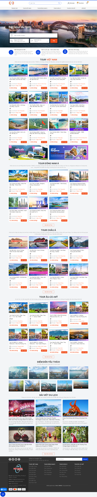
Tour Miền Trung (33, 476)
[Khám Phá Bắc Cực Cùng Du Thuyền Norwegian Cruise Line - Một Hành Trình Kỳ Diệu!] (48, 418)
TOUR (48, 59)
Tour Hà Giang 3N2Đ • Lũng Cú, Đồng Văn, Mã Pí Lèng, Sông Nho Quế (37, 133)
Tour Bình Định (32, 484)
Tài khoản (72, 3)
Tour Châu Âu (77, 478)
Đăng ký (85, 469)
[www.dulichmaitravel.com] (11, 3)
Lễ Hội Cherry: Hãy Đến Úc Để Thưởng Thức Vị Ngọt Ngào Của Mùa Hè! (75, 455)
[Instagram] (19, 469)
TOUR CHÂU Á (57, 8)
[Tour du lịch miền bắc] (28, 152)
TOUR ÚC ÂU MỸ (71, 8)
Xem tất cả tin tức (48, 464)
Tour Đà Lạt (32, 489)
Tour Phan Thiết (33, 493)
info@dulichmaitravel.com (18, 489)
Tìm (54, 40)
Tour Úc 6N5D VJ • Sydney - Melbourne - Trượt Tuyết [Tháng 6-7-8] (38, 344)
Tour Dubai (62, 484)
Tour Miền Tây (32, 490)
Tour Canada (77, 482)
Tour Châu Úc (77, 476)
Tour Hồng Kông (63, 486)
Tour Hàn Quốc (63, 478)
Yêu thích (80, 3)
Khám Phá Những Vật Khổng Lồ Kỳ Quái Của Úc (75, 429)
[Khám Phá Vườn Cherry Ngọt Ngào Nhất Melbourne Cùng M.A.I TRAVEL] (48, 444)
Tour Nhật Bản (62, 476)
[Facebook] (10, 469)
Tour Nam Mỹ (77, 484)
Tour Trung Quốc (63, 480)
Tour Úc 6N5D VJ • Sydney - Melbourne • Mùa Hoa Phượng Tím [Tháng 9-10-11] (17, 344)
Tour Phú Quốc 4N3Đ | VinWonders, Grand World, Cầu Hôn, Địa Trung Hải (17, 79)
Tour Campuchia (48, 478)
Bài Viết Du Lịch (48, 405)
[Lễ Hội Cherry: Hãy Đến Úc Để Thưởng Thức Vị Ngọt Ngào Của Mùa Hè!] (75, 444)
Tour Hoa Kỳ (77, 480)
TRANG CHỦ (14, 8)
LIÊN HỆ (83, 8)
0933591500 (15, 493)
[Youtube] (16, 469)
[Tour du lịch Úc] (68, 152)
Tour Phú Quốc (32, 480)
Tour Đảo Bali (47, 476)
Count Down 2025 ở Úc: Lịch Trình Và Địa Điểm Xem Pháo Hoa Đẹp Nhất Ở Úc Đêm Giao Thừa (21, 429)
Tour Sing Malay (48, 482)
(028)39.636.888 (18, 491)
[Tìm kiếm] (59, 3)
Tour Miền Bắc (32, 478)
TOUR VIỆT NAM (27, 8)
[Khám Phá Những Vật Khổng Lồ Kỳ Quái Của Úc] (75, 418)
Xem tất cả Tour (48, 225)
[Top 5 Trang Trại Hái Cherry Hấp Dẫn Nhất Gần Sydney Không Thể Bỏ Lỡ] (21, 444)
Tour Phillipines (47, 484)
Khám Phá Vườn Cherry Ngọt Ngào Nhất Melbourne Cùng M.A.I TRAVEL (47, 455)
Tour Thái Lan (47, 480)
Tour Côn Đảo (32, 482)
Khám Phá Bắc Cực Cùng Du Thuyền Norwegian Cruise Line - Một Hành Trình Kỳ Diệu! (48, 429)
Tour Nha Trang (32, 486)
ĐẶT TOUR (24, 88)
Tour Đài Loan (62, 482)
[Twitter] (13, 469)
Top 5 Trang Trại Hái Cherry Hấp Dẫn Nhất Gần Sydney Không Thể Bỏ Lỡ (20, 455)
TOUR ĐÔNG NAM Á (42, 8)
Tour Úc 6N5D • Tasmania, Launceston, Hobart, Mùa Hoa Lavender (77, 344)
